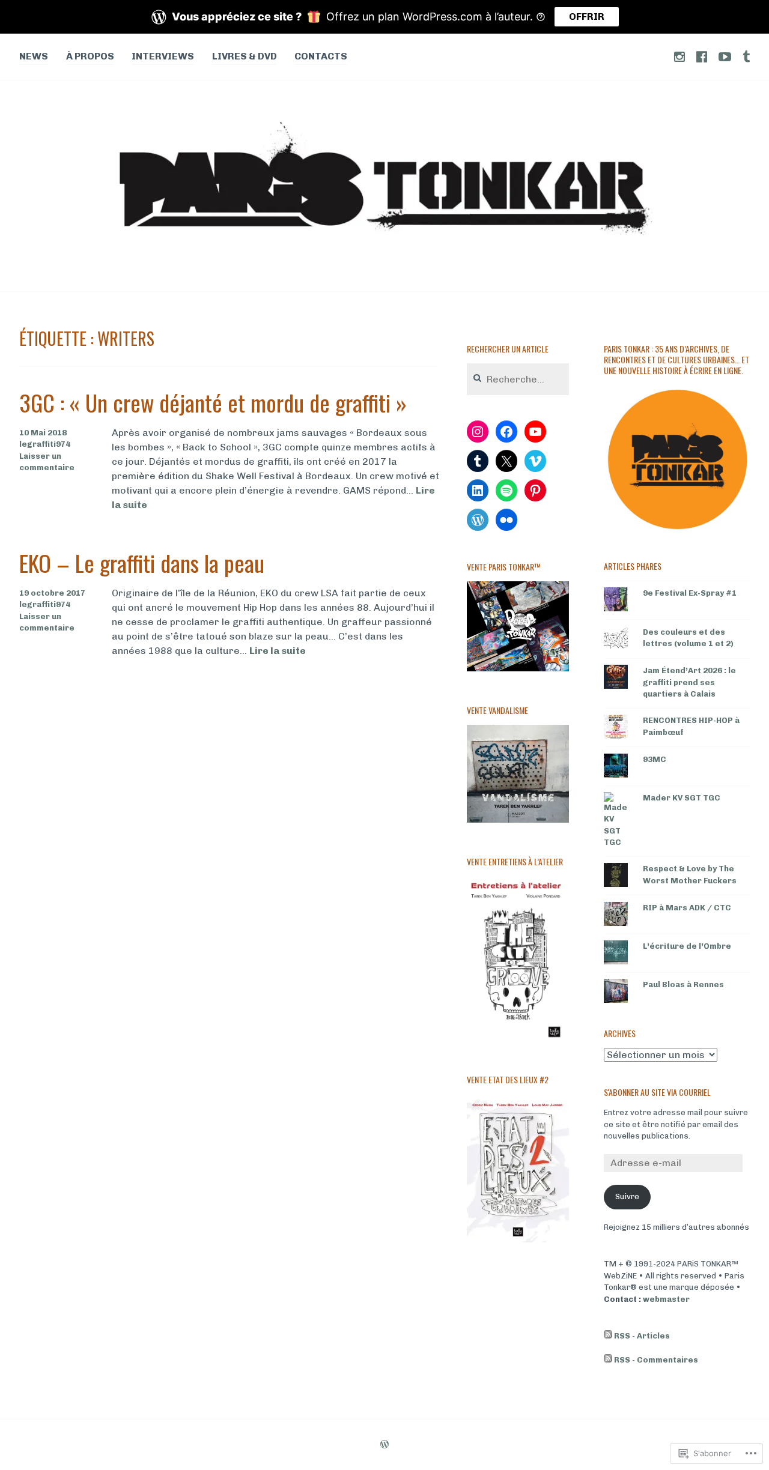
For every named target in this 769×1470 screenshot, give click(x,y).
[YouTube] (535, 432)
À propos (90, 56)
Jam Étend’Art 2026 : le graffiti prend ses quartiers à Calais (689, 682)
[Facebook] (506, 432)
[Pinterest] (535, 490)
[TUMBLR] (746, 56)
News (33, 56)
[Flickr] (506, 520)
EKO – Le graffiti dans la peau (141, 562)
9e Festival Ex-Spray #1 (690, 592)
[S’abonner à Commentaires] (608, 1360)
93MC (654, 759)
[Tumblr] (477, 461)
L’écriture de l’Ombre (687, 946)
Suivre (627, 1196)
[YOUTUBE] (725, 56)
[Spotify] (506, 490)
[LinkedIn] (477, 490)
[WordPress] (477, 520)
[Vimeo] (535, 461)
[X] (506, 461)
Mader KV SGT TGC (681, 797)
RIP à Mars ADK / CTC (687, 907)
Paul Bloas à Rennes (683, 984)
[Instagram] (477, 432)
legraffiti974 (44, 444)
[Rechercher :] (518, 379)
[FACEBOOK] (701, 56)
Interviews (163, 56)
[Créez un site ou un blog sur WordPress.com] (384, 1445)
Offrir (586, 16)
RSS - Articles (642, 1335)
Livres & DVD (244, 56)
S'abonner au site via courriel (657, 1092)
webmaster (666, 1299)
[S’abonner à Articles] (608, 1336)
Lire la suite (277, 651)
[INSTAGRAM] (679, 56)
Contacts (320, 56)
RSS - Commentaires (656, 1359)
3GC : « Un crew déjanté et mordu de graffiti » (213, 402)
